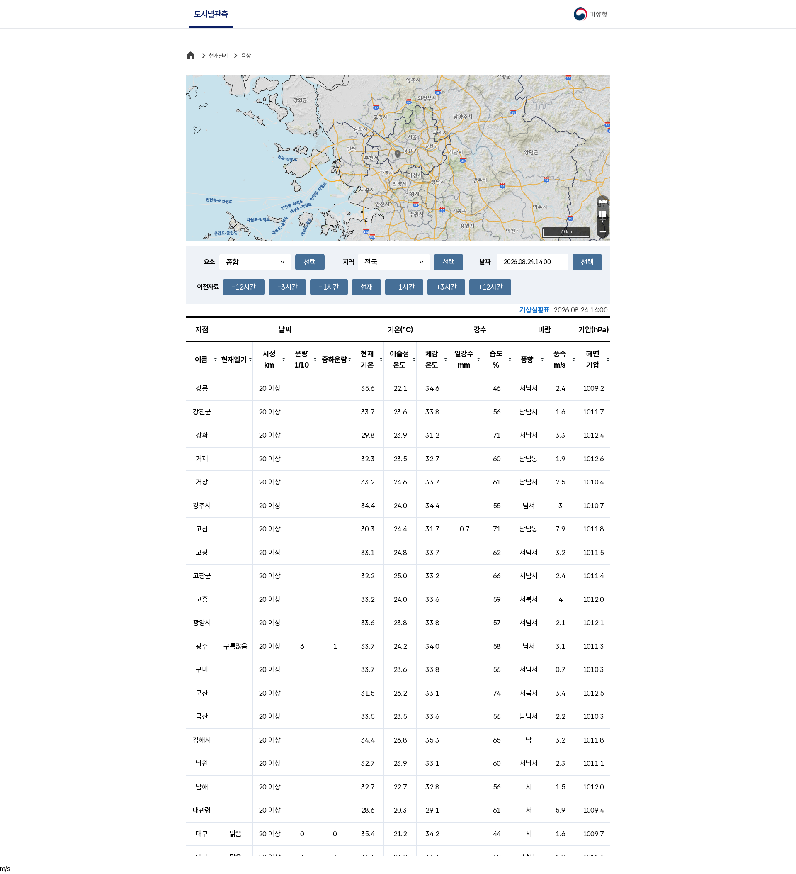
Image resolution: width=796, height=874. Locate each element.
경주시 (202, 506)
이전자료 (208, 287)
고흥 (202, 599)
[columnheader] (202, 359)
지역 (348, 262)
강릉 (202, 388)
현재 (366, 286)
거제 (202, 459)
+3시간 (446, 286)
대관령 (202, 810)
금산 (202, 716)
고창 (202, 552)
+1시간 (404, 286)
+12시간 (490, 286)
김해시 (202, 740)
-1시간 (328, 286)
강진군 (202, 412)
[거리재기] (603, 201)
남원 (202, 763)
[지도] (603, 214)
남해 (202, 787)
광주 (202, 646)
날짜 (484, 262)
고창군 (202, 576)
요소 (209, 262)
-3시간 (287, 286)
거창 (202, 482)
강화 (202, 435)
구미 (202, 669)
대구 (202, 834)
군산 (202, 693)
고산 (202, 529)
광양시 (202, 622)
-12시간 (243, 286)
